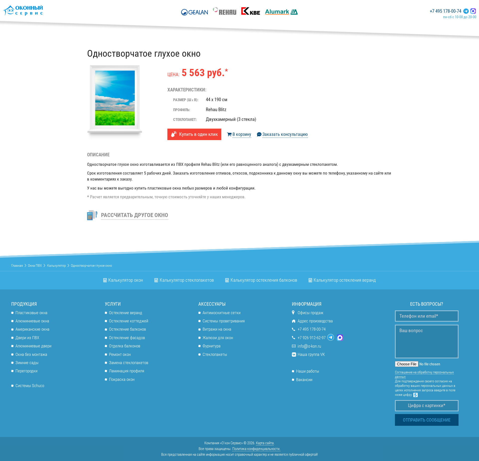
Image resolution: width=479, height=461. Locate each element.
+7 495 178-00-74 (445, 11)
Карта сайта (265, 443)
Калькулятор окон (125, 280)
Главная (17, 265)
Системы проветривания (224, 320)
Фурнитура (212, 345)
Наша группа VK (311, 354)
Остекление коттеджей (128, 320)
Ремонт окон (120, 354)
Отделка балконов (124, 345)
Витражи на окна (217, 329)
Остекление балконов (127, 329)
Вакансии (304, 379)
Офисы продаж (310, 312)
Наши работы (307, 371)
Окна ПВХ (35, 265)
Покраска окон (121, 379)
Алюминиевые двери (33, 345)
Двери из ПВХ (27, 337)
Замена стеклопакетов (128, 362)
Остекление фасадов (127, 337)
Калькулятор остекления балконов (264, 280)
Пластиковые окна (31, 312)
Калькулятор (56, 265)
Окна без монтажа (31, 354)
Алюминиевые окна (32, 320)
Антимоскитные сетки (221, 312)
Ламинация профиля (126, 370)
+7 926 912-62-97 (312, 337)
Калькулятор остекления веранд (345, 280)
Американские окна (32, 329)
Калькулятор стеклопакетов (187, 280)
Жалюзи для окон (218, 337)
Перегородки (26, 370)
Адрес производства (315, 320)
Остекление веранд (125, 312)
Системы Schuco (29, 385)
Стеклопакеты (215, 354)
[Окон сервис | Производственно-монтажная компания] (37, 10)
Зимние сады (26, 362)
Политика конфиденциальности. (256, 449)
